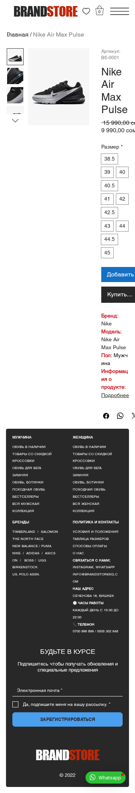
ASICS (50, 553)
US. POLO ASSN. (26, 574)
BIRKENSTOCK (25, 567)
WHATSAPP (105, 567)
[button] (100, 10)
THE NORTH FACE (28, 539)
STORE (68, 755)
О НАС (78, 553)
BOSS (29, 560)
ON (15, 560)
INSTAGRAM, (84, 567)
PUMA (46, 546)
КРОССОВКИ (23, 461)
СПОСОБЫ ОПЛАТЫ (90, 546)
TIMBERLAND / (26, 531)
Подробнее (115, 395)
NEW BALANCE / (26, 546)
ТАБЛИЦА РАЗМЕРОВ (91, 539)
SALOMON (49, 531)
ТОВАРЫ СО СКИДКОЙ (32, 454)
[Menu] (119, 11)
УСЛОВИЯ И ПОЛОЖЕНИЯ (95, 531)
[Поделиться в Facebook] (106, 415)
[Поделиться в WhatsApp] (120, 415)
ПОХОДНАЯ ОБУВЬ (28, 489)
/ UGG (40, 560)
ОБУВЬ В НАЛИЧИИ (29, 447)
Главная (17, 34)
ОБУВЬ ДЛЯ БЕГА (26, 468)
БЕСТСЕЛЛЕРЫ (25, 496)
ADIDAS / (35, 553)
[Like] (86, 11)
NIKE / (19, 553)
